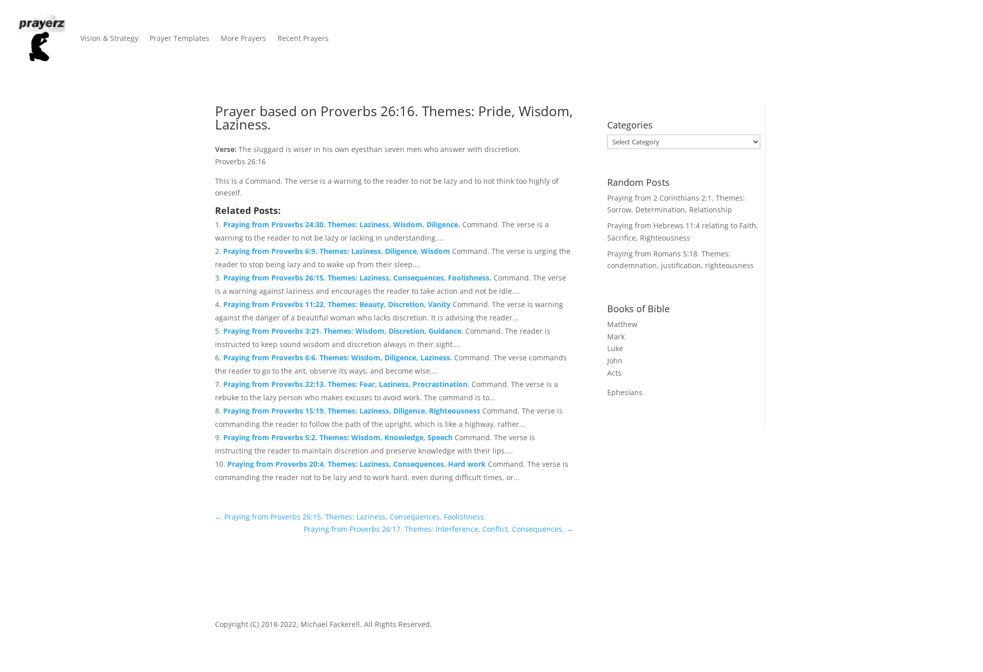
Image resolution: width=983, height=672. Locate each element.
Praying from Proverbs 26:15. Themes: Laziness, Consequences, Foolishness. (358, 278)
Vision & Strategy (109, 38)
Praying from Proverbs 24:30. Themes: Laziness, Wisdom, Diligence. (342, 224)
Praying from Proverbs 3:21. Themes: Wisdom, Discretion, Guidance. (344, 331)
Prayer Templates (179, 38)
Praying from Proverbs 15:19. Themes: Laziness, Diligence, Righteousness (352, 411)
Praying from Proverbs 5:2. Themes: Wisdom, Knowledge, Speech (339, 437)
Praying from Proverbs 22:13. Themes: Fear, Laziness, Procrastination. (347, 384)
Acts (614, 373)
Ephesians (625, 392)
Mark (616, 336)
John (615, 360)
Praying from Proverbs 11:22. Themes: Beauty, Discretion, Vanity (338, 304)
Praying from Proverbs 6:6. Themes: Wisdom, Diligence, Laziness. (338, 357)
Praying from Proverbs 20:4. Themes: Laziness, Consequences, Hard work (357, 464)
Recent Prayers (303, 38)
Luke (615, 348)
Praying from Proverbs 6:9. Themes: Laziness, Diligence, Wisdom (337, 251)
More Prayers (243, 38)
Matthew (622, 324)
